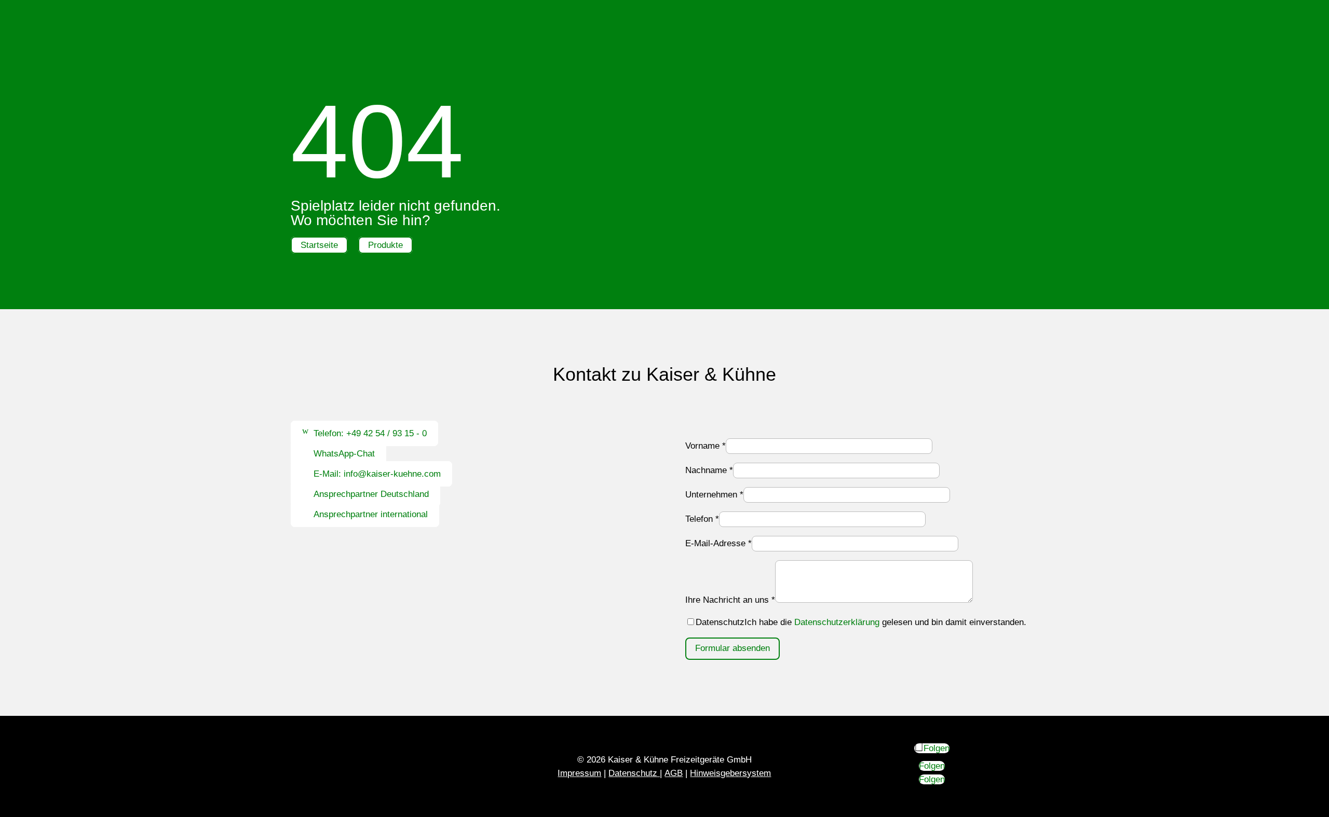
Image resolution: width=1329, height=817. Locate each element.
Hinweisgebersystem (730, 773)
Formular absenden (732, 648)
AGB (673, 773)
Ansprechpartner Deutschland (371, 494)
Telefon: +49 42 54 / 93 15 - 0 (370, 433)
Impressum (579, 773)
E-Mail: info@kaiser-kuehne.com (377, 474)
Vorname (705, 446)
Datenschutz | (635, 773)
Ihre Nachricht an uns (730, 600)
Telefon (702, 519)
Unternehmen (714, 495)
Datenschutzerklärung (836, 622)
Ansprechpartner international (371, 514)
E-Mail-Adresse (718, 543)
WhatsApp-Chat (344, 454)
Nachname (709, 470)
